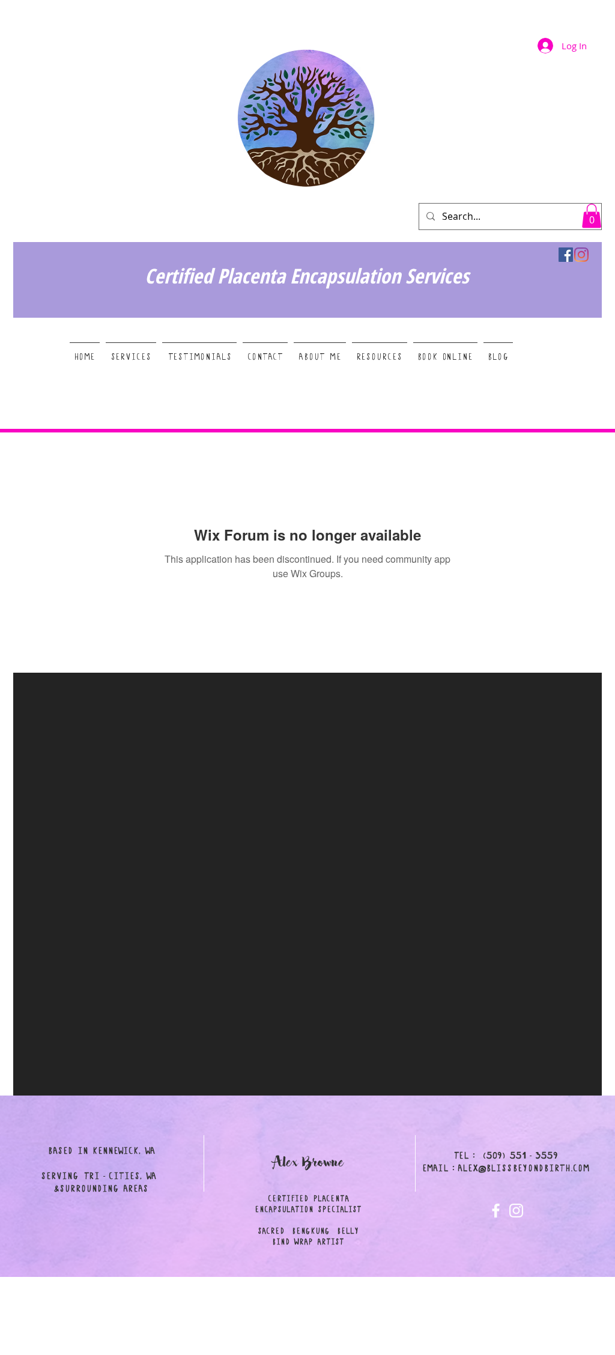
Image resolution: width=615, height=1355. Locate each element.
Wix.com (390, 1349)
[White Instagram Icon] (516, 1210)
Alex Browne (308, 1162)
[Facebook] (566, 254)
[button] (591, 216)
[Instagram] (581, 254)
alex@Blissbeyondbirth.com (523, 1168)
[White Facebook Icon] (495, 1210)
